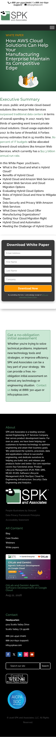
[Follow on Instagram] (26, 654)
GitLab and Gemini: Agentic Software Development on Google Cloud (26, 588)
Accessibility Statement (17, 520)
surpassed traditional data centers (21, 114)
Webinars (10, 543)
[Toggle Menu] (52, 27)
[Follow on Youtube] (32, 654)
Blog (8, 533)
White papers (12, 547)
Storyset (32, 510)
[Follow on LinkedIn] (20, 654)
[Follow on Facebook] (8, 654)
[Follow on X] (14, 654)
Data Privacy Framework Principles (23, 515)
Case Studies (12, 538)
